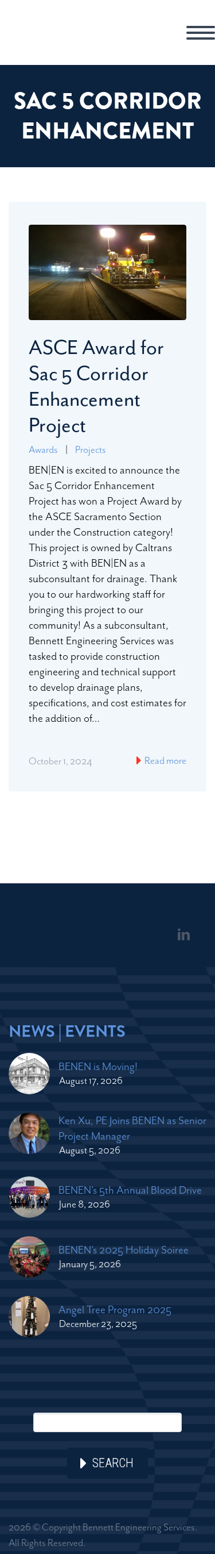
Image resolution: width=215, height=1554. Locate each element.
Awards (43, 449)
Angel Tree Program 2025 (114, 1309)
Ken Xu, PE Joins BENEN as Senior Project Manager (132, 1128)
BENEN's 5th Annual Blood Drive (130, 1190)
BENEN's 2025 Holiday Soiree (123, 1250)
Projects (90, 449)
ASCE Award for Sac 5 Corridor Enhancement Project (96, 386)
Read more (164, 760)
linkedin (183, 934)
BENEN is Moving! (98, 1066)
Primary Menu (200, 32)
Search (113, 1463)
